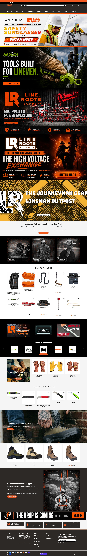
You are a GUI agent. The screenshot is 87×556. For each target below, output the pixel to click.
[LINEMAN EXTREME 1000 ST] (71, 453)
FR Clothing (36, 259)
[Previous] (4, 349)
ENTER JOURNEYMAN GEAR (43, 215)
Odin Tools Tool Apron (73, 287)
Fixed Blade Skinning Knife (13, 397)
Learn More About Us (43, 232)
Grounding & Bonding (62, 8)
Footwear (44, 8)
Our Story (48, 535)
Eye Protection (11, 259)
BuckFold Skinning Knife (28, 405)
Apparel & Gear (9, 8)
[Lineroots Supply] (9, 5)
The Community (73, 11)
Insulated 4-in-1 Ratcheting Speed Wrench (13, 305)
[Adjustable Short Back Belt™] (43, 304)
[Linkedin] (10, 2)
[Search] (65, 6)
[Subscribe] (75, 540)
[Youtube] (12, 2)
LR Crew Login (36, 546)
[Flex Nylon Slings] (28, 304)
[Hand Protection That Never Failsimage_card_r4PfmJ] (18, 370)
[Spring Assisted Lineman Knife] (73, 395)
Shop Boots (10, 429)
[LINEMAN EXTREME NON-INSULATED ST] (53, 453)
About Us (59, 11)
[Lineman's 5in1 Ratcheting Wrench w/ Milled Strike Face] (58, 304)
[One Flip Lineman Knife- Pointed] (58, 395)
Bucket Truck (18, 8)
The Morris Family (49, 538)
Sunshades (61, 259)
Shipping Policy (37, 541)
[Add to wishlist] (19, 273)
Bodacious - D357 (56, 376)
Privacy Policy (36, 536)
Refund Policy (36, 538)
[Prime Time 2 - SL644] (39, 366)
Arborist (46, 11)
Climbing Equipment (27, 8)
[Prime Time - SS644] (72, 366)
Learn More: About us (12, 496)
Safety (17, 11)
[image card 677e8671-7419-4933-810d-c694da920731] (18, 250)
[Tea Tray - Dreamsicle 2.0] (28, 280)
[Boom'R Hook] (43, 278)
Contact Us (36, 544)
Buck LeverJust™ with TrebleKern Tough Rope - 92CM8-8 (73, 314)
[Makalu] (34, 453)
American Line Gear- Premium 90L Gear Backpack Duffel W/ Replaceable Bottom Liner (13, 293)
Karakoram (15, 464)
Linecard (65, 11)
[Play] (18, 330)
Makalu (34, 464)
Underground (39, 11)
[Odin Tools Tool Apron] (73, 278)
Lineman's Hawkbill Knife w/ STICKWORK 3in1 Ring (43, 406)
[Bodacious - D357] (56, 366)
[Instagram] (60, 542)
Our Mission (48, 536)
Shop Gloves (18, 378)
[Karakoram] (15, 453)
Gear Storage (52, 8)
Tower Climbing (30, 11)
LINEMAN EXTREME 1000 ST (71, 464)
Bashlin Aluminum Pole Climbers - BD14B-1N (58, 291)
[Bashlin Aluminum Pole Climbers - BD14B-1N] (58, 279)
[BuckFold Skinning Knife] (28, 397)
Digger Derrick (37, 8)
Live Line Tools (71, 8)
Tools (23, 11)
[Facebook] (7, 2)
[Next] (83, 349)
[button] (79, 6)
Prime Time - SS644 (72, 376)
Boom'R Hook (43, 287)
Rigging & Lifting (9, 11)
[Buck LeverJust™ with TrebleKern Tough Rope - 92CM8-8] (73, 304)
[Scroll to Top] (85, 551)
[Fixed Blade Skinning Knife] (13, 393)
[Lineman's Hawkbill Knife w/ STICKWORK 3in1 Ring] (43, 397)
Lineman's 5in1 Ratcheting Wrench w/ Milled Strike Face (58, 314)
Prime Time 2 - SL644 (39, 376)
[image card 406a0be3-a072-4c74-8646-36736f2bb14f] (68, 250)
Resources (52, 11)
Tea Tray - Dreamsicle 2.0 (28, 290)
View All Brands (43, 354)
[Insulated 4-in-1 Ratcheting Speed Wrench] (13, 299)
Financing (36, 535)
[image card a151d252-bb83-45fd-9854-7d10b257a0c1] (43, 250)
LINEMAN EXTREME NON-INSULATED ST (53, 464)
